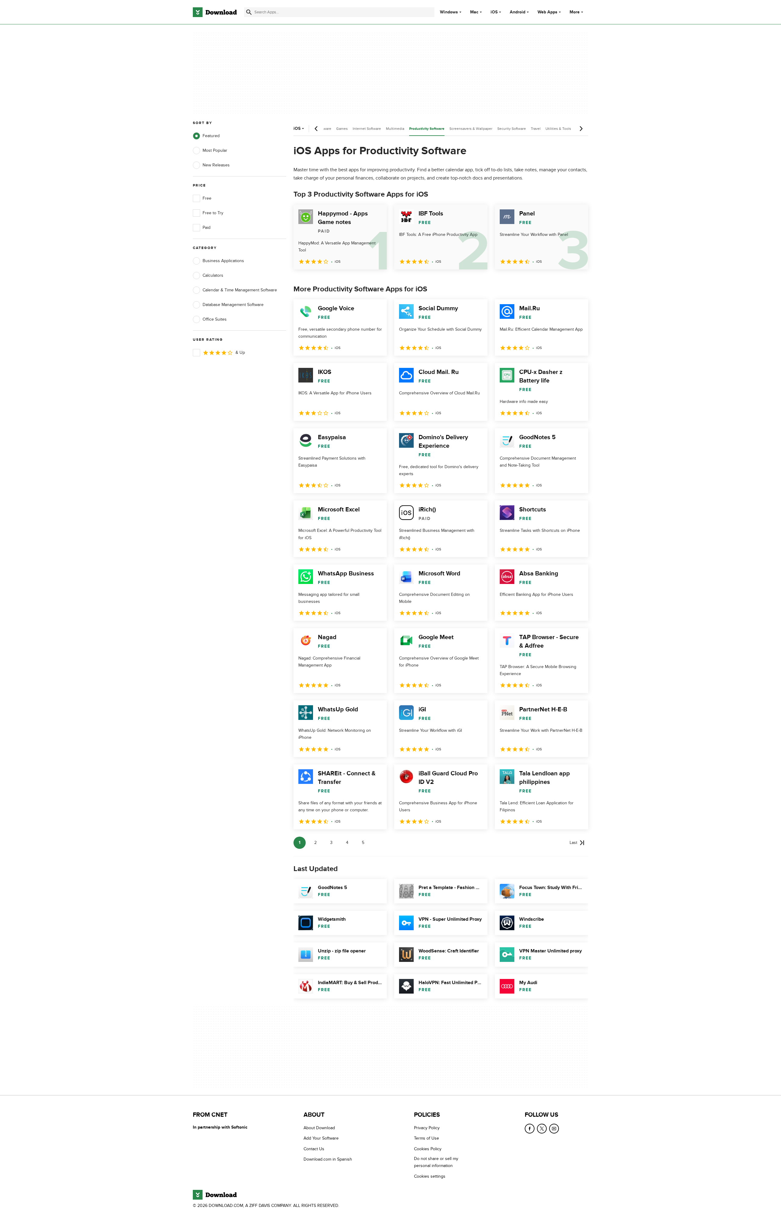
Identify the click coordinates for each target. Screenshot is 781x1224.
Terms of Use (426, 1138)
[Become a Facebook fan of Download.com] (529, 1128)
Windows (449, 12)
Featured (211, 135)
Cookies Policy (427, 1148)
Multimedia (395, 128)
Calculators (213, 275)
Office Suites (215, 319)
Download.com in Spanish (328, 1159)
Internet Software (367, 128)
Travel (536, 128)
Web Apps (547, 12)
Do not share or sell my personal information (436, 1162)
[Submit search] (249, 12)
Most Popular (215, 150)
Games (342, 128)
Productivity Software (426, 128)
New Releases (216, 165)
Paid (207, 227)
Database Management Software (233, 304)
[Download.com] (215, 12)
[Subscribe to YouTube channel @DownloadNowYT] (554, 1128)
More (575, 12)
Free (207, 198)
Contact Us (314, 1148)
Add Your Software (321, 1138)
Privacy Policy (427, 1127)
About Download (319, 1127)
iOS (494, 12)
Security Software (511, 128)
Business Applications (223, 260)
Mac (474, 12)
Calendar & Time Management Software (240, 290)
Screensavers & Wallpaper (470, 128)
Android (517, 12)
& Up (240, 352)
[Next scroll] (581, 128)
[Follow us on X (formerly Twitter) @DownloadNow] (542, 1128)
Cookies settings (429, 1176)
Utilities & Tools (558, 128)
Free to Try (213, 212)
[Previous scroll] (316, 128)
